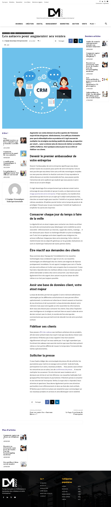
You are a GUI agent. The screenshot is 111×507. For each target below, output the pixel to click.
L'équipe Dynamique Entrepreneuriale (15, 41)
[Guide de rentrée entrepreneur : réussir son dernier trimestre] (105, 43)
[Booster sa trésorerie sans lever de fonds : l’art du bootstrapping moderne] (23, 448)
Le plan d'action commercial (24, 33)
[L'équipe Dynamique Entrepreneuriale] (14, 189)
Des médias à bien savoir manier (10, 463)
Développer (6, 33)
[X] (105, 1)
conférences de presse (64, 369)
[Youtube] (107, 1)
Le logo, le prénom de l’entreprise (74, 413)
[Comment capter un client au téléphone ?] (23, 437)
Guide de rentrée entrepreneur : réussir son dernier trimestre (93, 44)
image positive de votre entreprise (42, 194)
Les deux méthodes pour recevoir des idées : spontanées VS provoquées (93, 82)
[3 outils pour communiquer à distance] (23, 163)
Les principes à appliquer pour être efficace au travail (11, 173)
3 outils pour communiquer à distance (9, 163)
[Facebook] (100, 1)
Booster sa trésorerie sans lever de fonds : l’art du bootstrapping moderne (9, 450)
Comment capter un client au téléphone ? (11, 437)
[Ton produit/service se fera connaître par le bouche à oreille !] (23, 140)
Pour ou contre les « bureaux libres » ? (41, 413)
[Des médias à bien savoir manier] (23, 464)
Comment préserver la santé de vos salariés (10, 153)
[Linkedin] (102, 1)
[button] (106, 23)
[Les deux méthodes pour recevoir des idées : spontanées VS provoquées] (105, 79)
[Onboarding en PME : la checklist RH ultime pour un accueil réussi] (105, 94)
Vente (12, 33)
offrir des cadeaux (45, 332)
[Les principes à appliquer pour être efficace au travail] (23, 173)
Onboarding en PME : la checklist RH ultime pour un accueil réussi (93, 95)
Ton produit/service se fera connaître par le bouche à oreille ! (10, 142)
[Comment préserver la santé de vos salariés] (23, 154)
